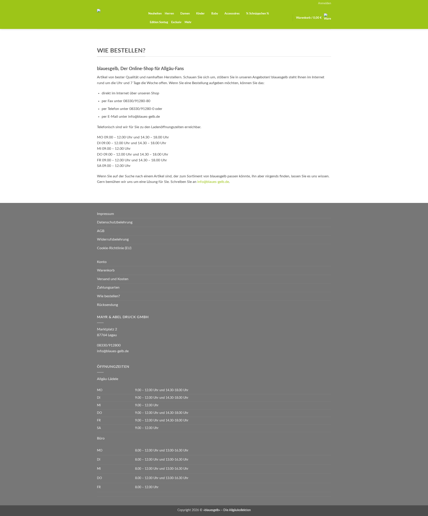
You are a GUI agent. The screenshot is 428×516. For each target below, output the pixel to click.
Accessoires (232, 13)
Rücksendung (107, 305)
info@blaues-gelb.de (213, 182)
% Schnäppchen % (257, 13)
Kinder (200, 13)
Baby (214, 13)
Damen (185, 13)
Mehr (188, 22)
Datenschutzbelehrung (114, 222)
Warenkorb (106, 270)
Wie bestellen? (108, 296)
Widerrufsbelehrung (113, 239)
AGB (100, 231)
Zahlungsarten (108, 287)
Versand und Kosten (112, 279)
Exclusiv (176, 22)
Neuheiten (155, 13)
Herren (169, 13)
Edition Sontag (159, 22)
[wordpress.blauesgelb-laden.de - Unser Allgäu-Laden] (119, 18)
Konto (102, 262)
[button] (324, 3)
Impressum (105, 214)
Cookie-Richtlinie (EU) (114, 248)
